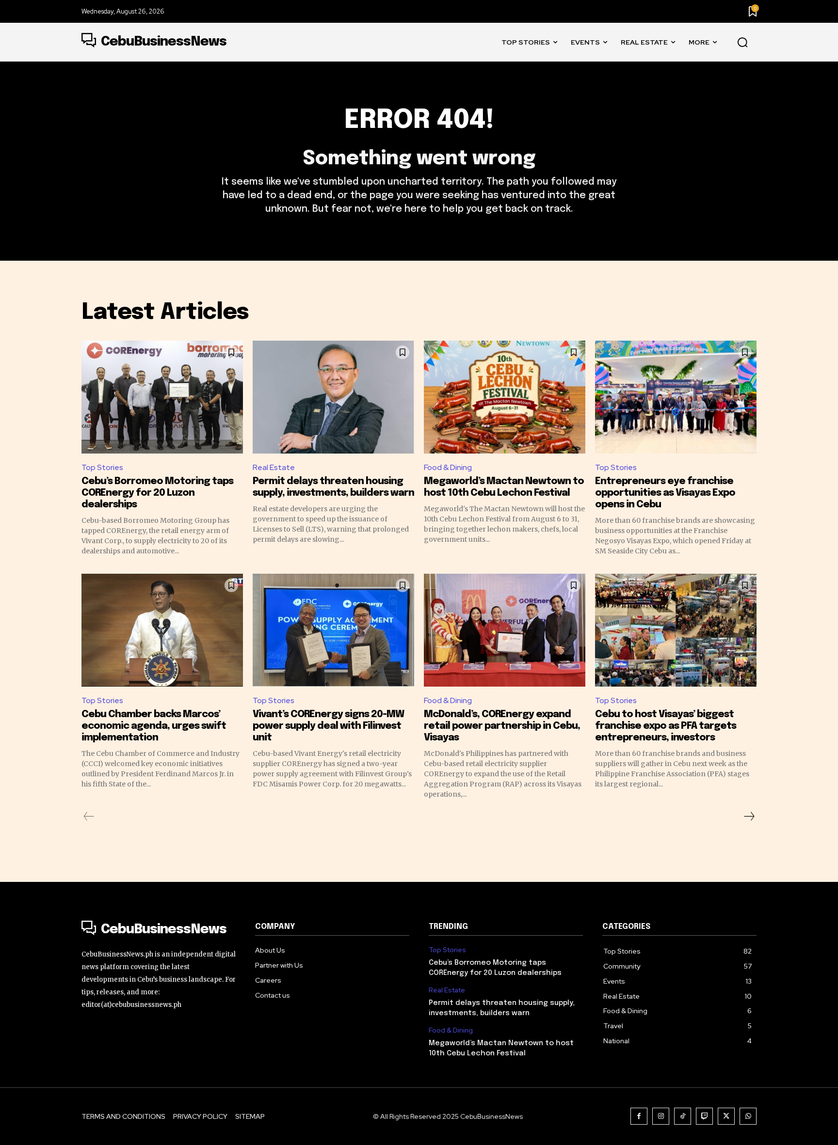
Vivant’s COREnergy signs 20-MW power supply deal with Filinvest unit (328, 726)
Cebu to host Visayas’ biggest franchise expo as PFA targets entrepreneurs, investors (665, 726)
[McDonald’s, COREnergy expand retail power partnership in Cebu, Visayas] (504, 630)
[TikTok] (682, 1116)
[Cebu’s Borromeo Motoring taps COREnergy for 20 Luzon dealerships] (162, 397)
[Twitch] (704, 1116)
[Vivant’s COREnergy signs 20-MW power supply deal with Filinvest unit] (333, 630)
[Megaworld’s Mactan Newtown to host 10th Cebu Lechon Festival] (504, 397)
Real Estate (274, 467)
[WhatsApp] (748, 1116)
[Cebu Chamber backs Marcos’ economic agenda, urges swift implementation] (162, 630)
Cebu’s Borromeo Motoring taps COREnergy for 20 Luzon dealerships (157, 493)
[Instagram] (660, 1116)
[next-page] (749, 816)
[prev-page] (89, 816)
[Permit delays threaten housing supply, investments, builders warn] (333, 397)
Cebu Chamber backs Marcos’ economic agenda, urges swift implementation (153, 726)
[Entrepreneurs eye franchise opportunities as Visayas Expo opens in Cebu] (676, 397)
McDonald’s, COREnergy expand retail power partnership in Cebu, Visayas (502, 726)
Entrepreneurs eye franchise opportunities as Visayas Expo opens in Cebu (665, 493)
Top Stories (102, 467)
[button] (742, 43)
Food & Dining (448, 467)
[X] (726, 1116)
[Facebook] (638, 1116)
